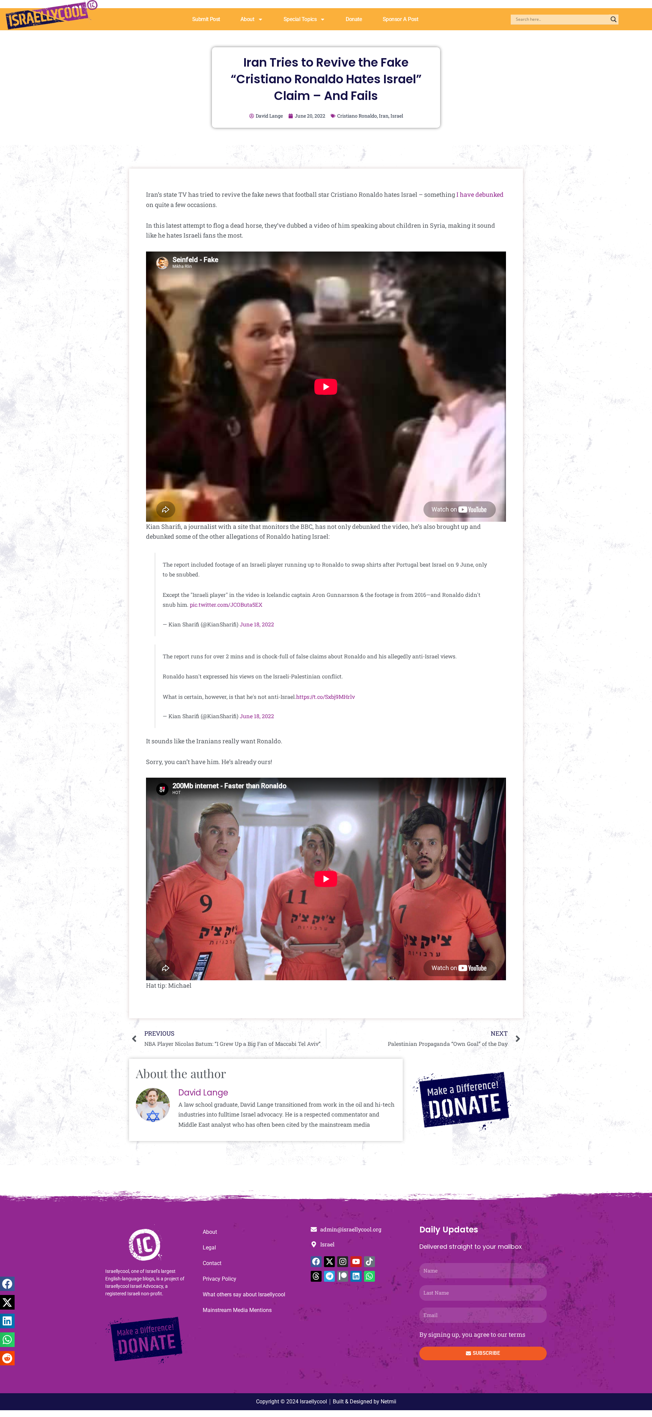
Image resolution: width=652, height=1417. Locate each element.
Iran (383, 116)
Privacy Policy (219, 1279)
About (247, 19)
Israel (397, 116)
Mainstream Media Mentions (237, 1310)
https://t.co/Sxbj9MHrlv (325, 696)
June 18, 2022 (257, 624)
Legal (209, 1247)
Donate (354, 19)
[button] (7, 1284)
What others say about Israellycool (244, 1294)
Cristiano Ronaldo (357, 116)
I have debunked (480, 194)
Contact (212, 1263)
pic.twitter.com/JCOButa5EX (226, 604)
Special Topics (300, 19)
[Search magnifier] (613, 19)
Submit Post (206, 19)
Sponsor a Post (400, 19)
